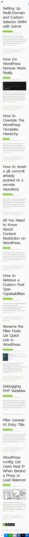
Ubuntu (10, 53)
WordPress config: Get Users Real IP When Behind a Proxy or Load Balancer (14, 468)
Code (22, 106)
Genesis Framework (23, 529)
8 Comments (7, 77)
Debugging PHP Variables (14, 388)
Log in (21, 530)
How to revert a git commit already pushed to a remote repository (14, 177)
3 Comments (7, 247)
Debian (5, 53)
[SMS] (6, 535)
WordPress (13, 110)
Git (23, 214)
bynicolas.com (11, 529)
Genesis (5, 451)
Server (22, 50)
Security (6, 110)
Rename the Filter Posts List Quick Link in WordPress (13, 335)
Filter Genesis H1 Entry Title (13, 422)
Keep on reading (12, 45)
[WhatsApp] (10, 535)
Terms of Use (9, 530)
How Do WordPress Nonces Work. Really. (14, 66)
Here (20, 79)
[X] (23, 535)
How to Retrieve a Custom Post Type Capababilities (14, 284)
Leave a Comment (8, 31)
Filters (5, 160)
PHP (23, 518)
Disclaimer (17, 530)
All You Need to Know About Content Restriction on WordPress (14, 231)
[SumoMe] (27, 535)
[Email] (14, 535)
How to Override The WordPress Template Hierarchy (13, 124)
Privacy (13, 530)
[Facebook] (19, 535)
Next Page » (11, 524)
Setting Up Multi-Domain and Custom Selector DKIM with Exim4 (14, 17)
